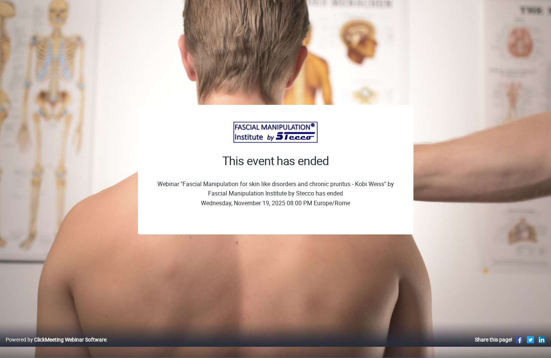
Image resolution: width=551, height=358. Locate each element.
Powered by (56, 339)
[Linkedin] (541, 339)
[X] (530, 339)
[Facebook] (519, 339)
